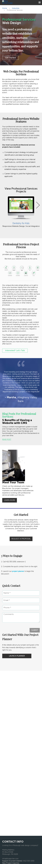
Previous (4, 203)
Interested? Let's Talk (15, 351)
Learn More (9, 500)
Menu (39, 2)
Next (38, 203)
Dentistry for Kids (21, 223)
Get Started (10, 58)
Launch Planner (17, 656)
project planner (18, 571)
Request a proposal (21, 539)
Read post (6, 439)
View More (20, 205)
